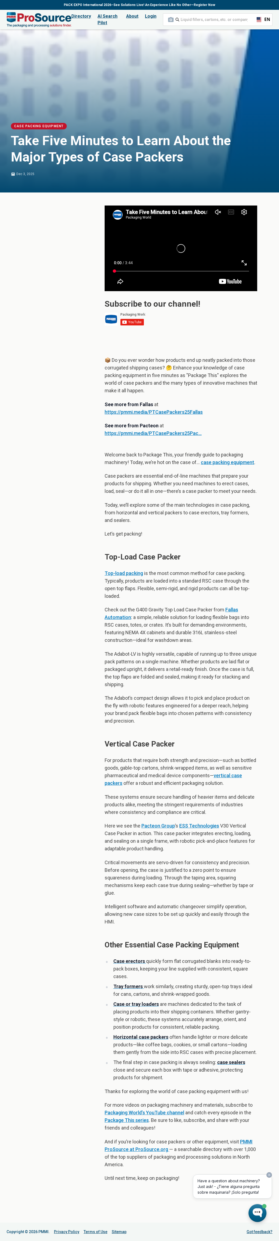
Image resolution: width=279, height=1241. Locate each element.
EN (264, 19)
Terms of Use (95, 1232)
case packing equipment (227, 462)
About (132, 16)
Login (150, 16)
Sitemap (119, 1232)
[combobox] (217, 19)
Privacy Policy (66, 1232)
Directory (81, 16)
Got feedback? (259, 1232)
